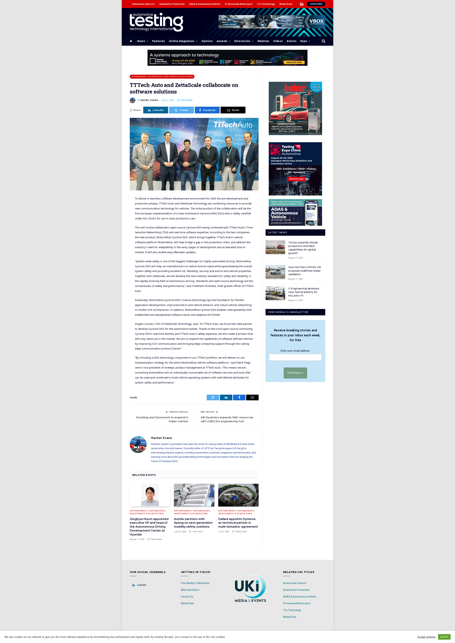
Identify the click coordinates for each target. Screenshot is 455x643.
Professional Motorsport (238, 4)
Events (292, 41)
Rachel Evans (149, 100)
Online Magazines (181, 41)
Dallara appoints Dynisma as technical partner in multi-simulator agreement (238, 523)
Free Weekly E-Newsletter (195, 583)
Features (158, 41)
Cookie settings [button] (426, 637)
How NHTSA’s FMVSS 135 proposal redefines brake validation (304, 271)
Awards (222, 41)
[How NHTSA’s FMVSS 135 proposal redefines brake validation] (275, 272)
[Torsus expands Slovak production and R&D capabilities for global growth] (275, 247)
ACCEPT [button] (444, 637)
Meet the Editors (190, 589)
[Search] (323, 41)
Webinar (263, 41)
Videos (278, 41)
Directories (242, 41)
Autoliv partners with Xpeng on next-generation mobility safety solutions (193, 523)
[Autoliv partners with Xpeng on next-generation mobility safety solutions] (194, 495)
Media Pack (285, 4)
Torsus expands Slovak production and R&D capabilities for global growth (303, 248)
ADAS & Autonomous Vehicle (204, 4)
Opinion (207, 41)
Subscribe (316, 4)
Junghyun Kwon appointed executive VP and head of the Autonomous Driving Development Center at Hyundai (149, 526)
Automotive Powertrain (171, 4)
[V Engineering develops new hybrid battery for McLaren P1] (275, 293)
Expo (303, 41)
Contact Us (187, 596)
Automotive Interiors (143, 4)
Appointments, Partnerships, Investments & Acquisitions (162, 76)
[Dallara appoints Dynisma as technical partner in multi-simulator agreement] (238, 495)
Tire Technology (266, 4)
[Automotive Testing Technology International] (156, 22)
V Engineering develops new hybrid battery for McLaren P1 (303, 292)
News (141, 41)
